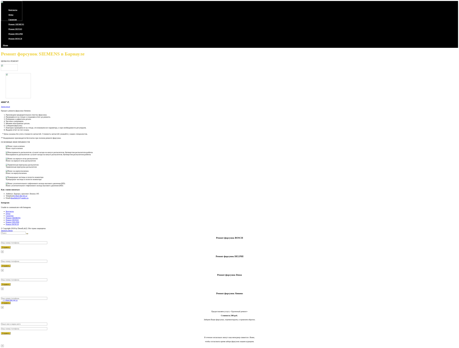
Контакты (10, 211)
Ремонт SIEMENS (13, 218)
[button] (5, 107)
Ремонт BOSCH (12, 224)
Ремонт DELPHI (12, 222)
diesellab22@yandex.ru (19, 198)
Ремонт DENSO (12, 220)
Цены (8, 214)
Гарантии (10, 216)
